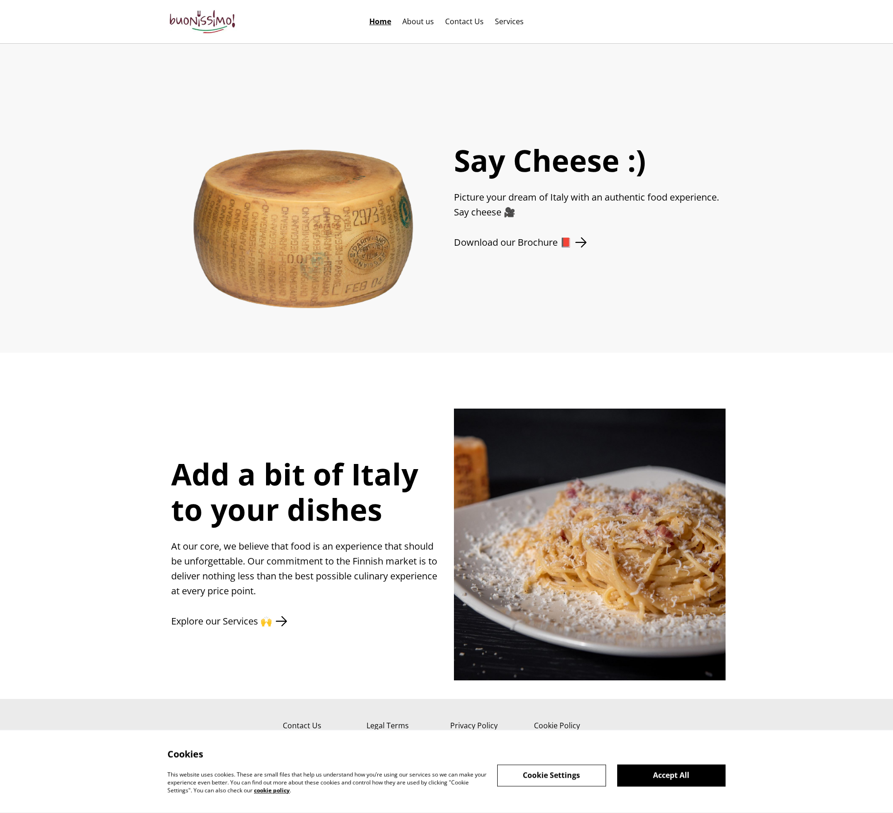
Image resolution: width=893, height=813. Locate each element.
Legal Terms (388, 725)
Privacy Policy (474, 725)
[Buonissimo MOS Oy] (202, 21)
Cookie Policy (557, 725)
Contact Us (302, 725)
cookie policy (272, 790)
